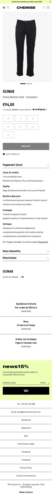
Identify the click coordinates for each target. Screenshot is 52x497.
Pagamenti (43, 242)
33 (8, 127)
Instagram (26, 460)
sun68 (8, 91)
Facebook (26, 452)
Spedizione (26, 420)
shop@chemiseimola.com (29, 412)
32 (33, 118)
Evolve (30, 492)
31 (20, 118)
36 (33, 127)
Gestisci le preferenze (26, 476)
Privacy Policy (26, 468)
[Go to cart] (48, 7)
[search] (8, 7)
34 (20, 127)
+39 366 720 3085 (28, 404)
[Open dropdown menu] (4, 7)
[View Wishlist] (44, 7)
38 (8, 135)
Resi (26, 436)
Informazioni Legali (26, 444)
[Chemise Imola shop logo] (26, 7)
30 (8, 118)
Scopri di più (26, 311)
